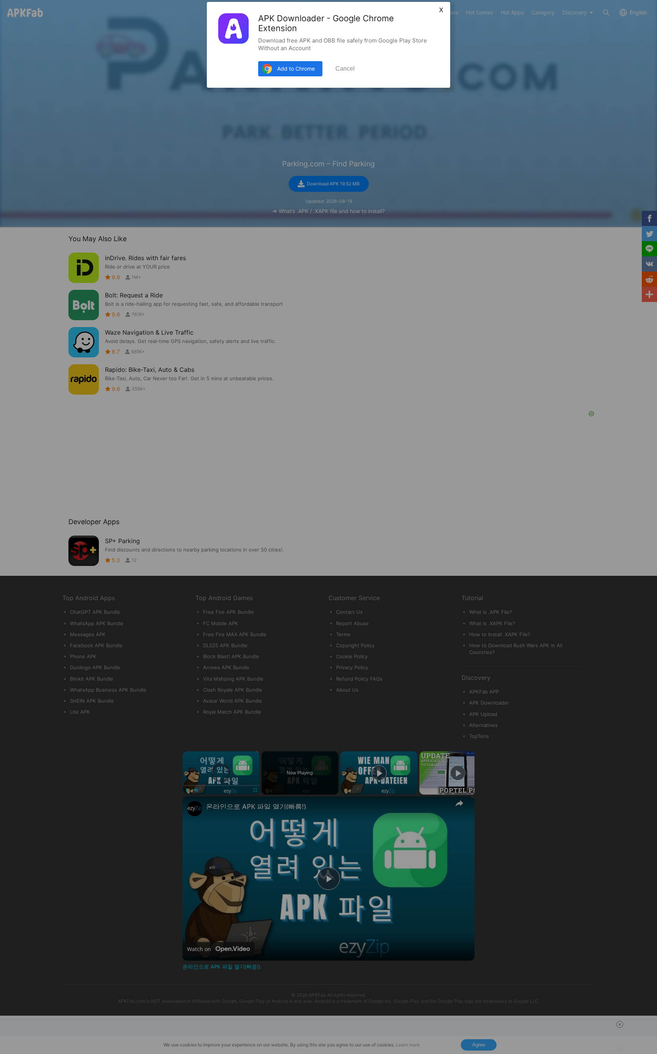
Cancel (345, 68)
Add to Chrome (296, 68)
